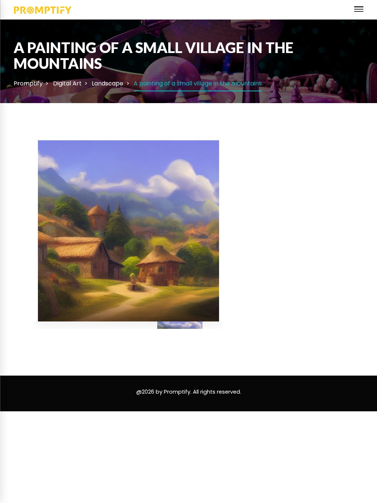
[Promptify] (43, 9)
